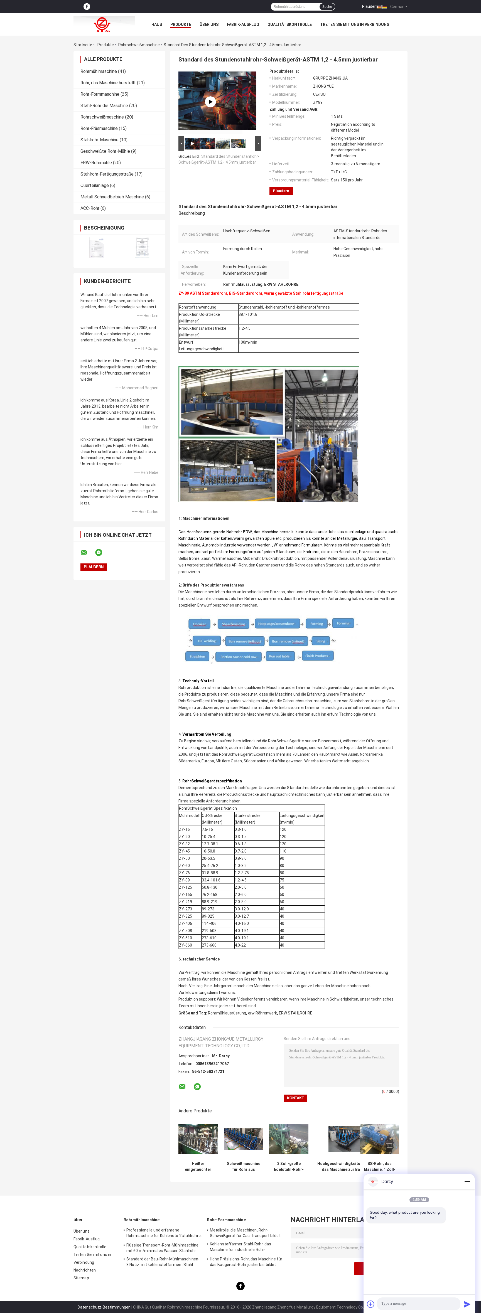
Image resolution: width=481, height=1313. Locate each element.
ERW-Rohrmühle (96, 162)
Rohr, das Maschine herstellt (108, 82)
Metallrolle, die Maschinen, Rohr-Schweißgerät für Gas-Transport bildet (245, 1233)
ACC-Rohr (89, 208)
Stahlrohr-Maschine (99, 139)
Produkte (180, 24)
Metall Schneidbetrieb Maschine (112, 196)
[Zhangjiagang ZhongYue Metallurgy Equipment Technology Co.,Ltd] (104, 24)
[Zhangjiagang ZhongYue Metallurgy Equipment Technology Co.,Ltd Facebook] (87, 6)
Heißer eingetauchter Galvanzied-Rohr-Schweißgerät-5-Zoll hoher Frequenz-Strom (198, 1166)
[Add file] (371, 1304)
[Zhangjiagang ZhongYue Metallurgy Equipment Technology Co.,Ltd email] (87, 552)
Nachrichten (84, 1270)
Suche (327, 7)
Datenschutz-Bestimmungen (104, 1307)
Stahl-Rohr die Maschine (104, 105)
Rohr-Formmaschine (99, 94)
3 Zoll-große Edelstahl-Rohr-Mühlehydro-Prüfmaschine (289, 1166)
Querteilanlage (94, 185)
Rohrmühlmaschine (98, 71)
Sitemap (81, 1278)
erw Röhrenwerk (262, 1013)
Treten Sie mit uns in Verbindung (354, 24)
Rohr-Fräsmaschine (99, 128)
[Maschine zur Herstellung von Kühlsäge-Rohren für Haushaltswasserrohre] (210, 102)
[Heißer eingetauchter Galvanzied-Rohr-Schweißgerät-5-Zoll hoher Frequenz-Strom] (198, 1139)
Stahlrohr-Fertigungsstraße (107, 174)
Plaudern (370, 6)
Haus (156, 24)
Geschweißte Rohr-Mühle (105, 151)
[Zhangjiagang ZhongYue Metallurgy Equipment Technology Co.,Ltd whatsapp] (102, 552)
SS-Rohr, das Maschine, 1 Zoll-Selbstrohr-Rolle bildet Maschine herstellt (380, 1166)
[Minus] (467, 1181)
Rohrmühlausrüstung (227, 1013)
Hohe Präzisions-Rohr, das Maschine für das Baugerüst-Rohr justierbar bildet (246, 1262)
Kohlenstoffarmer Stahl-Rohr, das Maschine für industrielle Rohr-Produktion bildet (240, 1247)
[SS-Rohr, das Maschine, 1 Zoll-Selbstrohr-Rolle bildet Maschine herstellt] (379, 1139)
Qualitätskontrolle (290, 24)
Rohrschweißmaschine (139, 45)
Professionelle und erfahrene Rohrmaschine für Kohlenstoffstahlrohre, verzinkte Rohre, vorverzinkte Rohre (164, 1234)
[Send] (467, 1304)
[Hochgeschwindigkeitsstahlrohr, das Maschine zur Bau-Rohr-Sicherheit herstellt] (348, 1139)
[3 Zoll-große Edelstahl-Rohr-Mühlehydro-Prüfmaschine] (288, 1139)
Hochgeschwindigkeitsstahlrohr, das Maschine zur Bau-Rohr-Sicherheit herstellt (348, 1166)
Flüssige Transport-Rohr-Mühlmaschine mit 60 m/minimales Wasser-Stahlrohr (162, 1248)
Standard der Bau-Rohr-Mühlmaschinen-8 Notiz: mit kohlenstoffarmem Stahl (163, 1262)
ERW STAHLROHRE (295, 1013)
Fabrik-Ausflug (243, 24)
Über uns (209, 24)
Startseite (82, 45)
